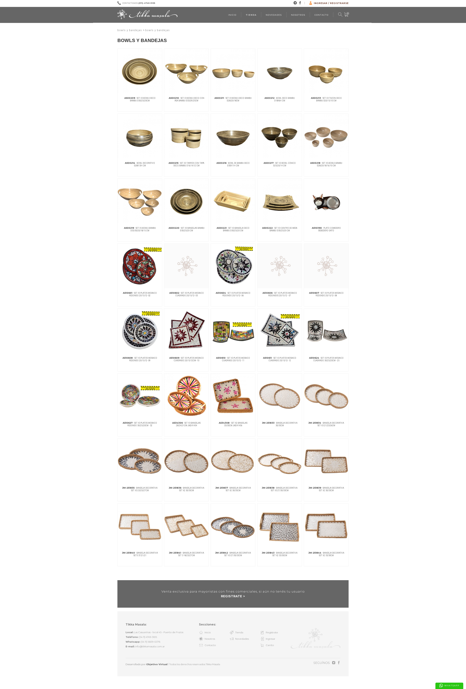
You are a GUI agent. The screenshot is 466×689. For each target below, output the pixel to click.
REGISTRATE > (233, 596)
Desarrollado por (146, 664)
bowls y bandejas (130, 30)
